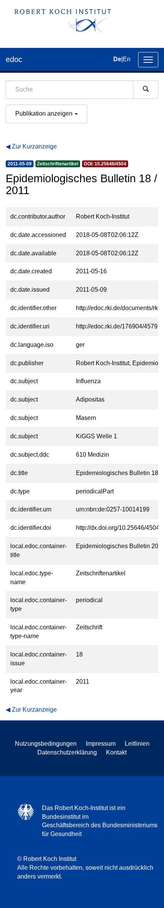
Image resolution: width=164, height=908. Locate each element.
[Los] (145, 89)
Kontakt (116, 752)
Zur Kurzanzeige (34, 146)
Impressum (101, 743)
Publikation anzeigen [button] (44, 113)
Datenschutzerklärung (67, 752)
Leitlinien (137, 743)
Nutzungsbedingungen (46, 743)
